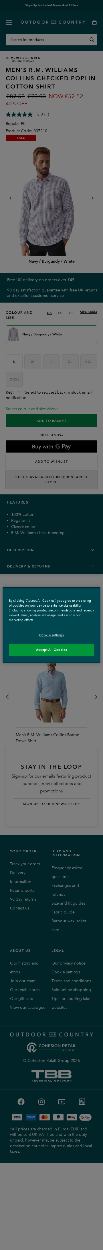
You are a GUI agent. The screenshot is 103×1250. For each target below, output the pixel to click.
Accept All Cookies (51, 650)
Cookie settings (51, 635)
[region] (51, 625)
